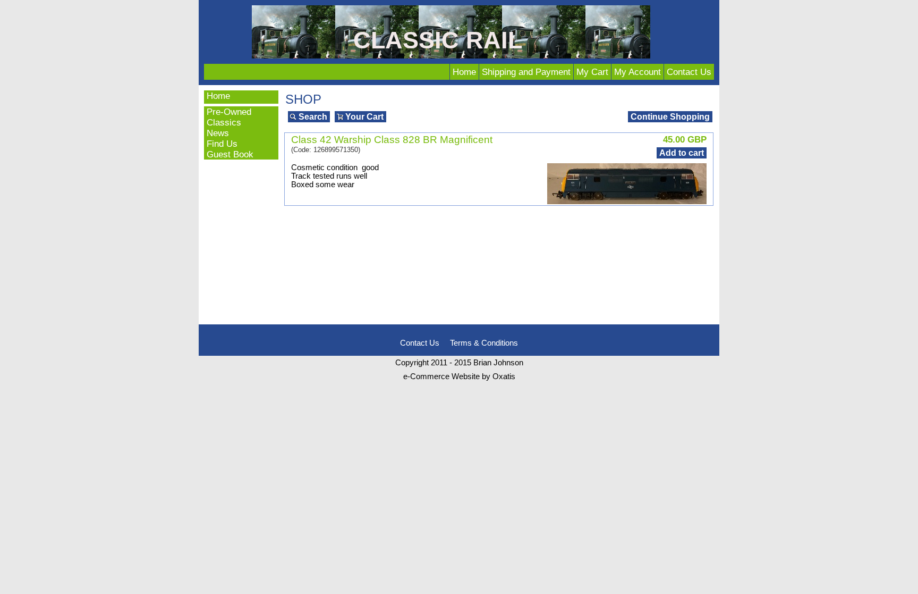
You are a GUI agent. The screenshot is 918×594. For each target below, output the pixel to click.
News (218, 133)
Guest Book (230, 154)
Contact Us (689, 71)
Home (464, 71)
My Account (637, 71)
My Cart (592, 71)
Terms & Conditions (484, 343)
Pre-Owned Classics (229, 117)
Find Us (222, 143)
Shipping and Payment (526, 71)
